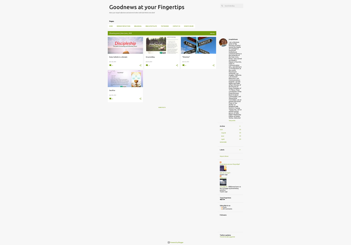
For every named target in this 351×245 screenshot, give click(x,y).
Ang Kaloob (223, 187)
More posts (162, 107)
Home (111, 26)
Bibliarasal (138, 26)
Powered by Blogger (176, 242)
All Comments (227, 209)
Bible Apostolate (151, 26)
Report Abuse (224, 156)
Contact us (176, 26)
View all (212, 33)
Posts (224, 207)
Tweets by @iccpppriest (227, 237)
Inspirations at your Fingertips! (230, 164)
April (222, 139)
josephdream (233, 39)
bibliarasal (223, 178)
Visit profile (232, 120)
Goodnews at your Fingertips (146, 7)
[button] (140, 65)
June (222, 136)
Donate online (189, 26)
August (223, 133)
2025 (221, 129)
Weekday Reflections (123, 26)
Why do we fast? (225, 173)
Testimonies (165, 26)
